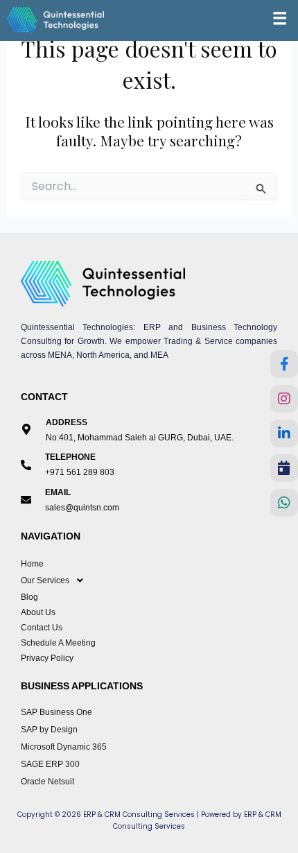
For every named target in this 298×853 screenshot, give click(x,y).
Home (32, 564)
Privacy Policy (47, 658)
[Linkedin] (284, 433)
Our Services (45, 580)
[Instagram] (284, 399)
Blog (29, 597)
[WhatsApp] (284, 503)
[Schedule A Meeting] (284, 468)
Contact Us (41, 627)
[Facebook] (284, 364)
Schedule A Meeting (58, 643)
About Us (38, 612)
